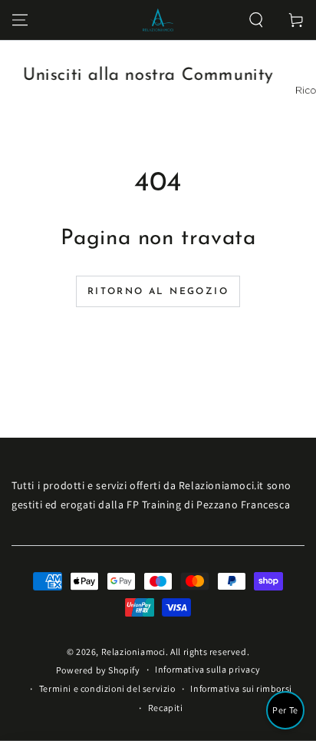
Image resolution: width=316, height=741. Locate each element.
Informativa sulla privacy (207, 669)
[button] (256, 20)
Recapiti (165, 707)
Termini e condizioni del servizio (107, 688)
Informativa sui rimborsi (240, 688)
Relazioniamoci (133, 651)
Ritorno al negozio (158, 291)
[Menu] (20, 20)
